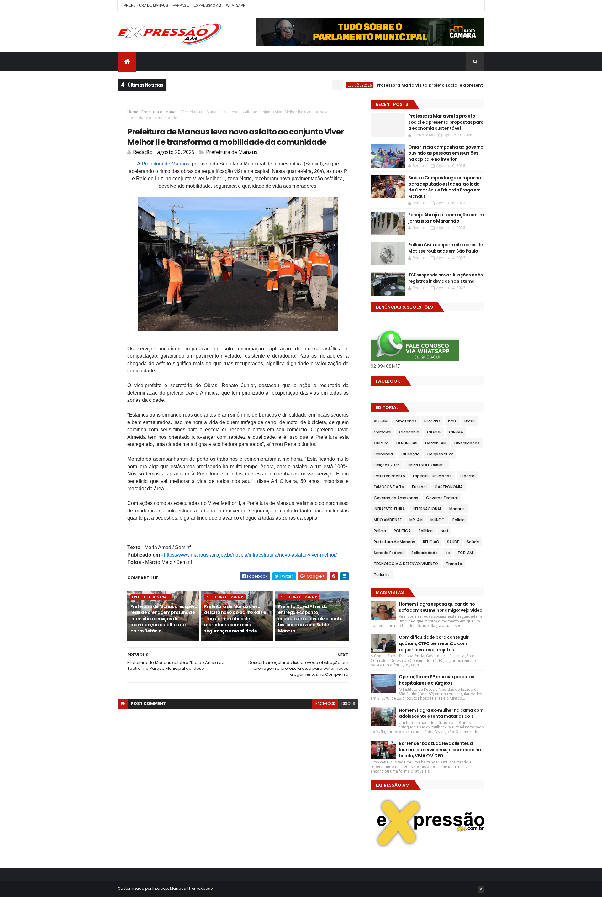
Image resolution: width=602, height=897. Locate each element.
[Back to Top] (481, 889)
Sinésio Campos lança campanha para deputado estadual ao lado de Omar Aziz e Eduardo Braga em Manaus (444, 187)
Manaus (457, 508)
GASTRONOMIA (448, 487)
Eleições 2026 (339, 85)
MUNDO (437, 519)
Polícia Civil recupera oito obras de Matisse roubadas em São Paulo (445, 248)
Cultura (381, 443)
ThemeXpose (200, 888)
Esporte (467, 476)
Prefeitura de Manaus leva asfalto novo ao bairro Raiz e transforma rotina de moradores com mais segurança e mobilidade (235, 618)
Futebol (419, 487)
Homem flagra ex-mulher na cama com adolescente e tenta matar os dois (441, 713)
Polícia (380, 530)
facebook (325, 703)
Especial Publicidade (432, 476)
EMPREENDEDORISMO (427, 465)
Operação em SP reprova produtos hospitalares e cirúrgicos (436, 680)
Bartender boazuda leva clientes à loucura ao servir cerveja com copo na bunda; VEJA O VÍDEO (440, 749)
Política (426, 530)
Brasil (469, 421)
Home (132, 111)
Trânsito (454, 563)
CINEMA (456, 432)
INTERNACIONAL (427, 508)
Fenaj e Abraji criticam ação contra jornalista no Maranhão (446, 218)
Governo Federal (442, 498)
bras (452, 421)
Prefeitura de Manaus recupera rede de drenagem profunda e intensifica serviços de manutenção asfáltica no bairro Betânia (164, 618)
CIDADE (434, 432)
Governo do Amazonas (396, 498)
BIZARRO (432, 421)
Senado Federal (389, 552)
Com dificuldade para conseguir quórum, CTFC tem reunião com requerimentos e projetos (433, 643)
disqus (348, 703)
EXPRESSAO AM (207, 5)
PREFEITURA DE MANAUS (146, 5)
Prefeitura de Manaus (160, 111)
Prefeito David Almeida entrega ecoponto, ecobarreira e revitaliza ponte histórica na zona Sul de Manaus (310, 618)
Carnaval (382, 432)
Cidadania (409, 432)
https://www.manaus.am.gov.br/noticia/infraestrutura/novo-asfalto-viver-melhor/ (250, 555)
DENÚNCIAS (406, 443)
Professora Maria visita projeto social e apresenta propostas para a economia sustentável (455, 85)
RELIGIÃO (431, 541)
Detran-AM (435, 443)
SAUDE (453, 541)
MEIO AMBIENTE (388, 519)
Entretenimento (389, 476)
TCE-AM (465, 552)
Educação (410, 454)
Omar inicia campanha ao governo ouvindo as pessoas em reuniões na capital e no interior (445, 153)
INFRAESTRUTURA (389, 508)
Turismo (382, 574)
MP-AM (416, 519)
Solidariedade (424, 552)
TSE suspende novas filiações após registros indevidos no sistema (445, 278)
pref (444, 530)
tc (448, 552)
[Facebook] (474, 5)
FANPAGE (181, 5)
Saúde (473, 541)
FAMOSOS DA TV (389, 487)
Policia (458, 519)
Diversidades (466, 443)
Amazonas (405, 421)
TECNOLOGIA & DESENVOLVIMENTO (406, 563)
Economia (383, 454)
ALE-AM (381, 421)
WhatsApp (235, 5)
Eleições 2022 (440, 454)
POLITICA (402, 530)
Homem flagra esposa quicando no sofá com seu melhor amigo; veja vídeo (440, 607)
